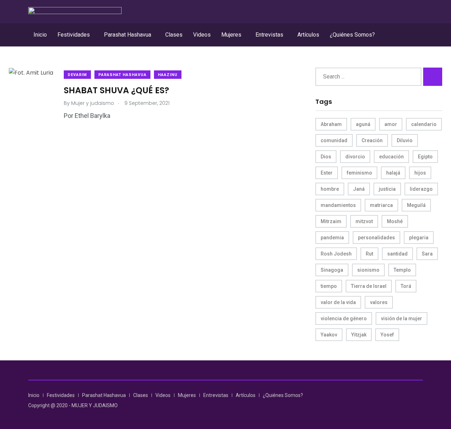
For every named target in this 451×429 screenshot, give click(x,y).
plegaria (418, 237)
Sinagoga (332, 270)
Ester (327, 173)
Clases (174, 34)
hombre (330, 189)
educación (391, 156)
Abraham (331, 124)
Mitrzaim (331, 221)
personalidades (376, 237)
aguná (363, 124)
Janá (359, 189)
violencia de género (344, 318)
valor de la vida (338, 302)
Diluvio (405, 140)
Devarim (77, 74)
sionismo (368, 270)
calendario (424, 124)
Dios (326, 156)
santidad (397, 254)
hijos (420, 173)
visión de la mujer (401, 318)
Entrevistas (269, 34)
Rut (369, 254)
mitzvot (364, 221)
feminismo (359, 173)
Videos (202, 34)
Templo (402, 270)
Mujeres (231, 34)
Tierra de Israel (369, 286)
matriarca (381, 205)
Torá (406, 286)
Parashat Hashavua (127, 34)
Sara (427, 254)
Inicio (40, 34)
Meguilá (416, 205)
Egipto (425, 156)
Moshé (395, 221)
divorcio (355, 156)
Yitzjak (358, 334)
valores (379, 302)
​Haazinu (168, 74)
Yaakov (329, 334)
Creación (372, 140)
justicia (387, 189)
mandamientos (338, 205)
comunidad (334, 140)
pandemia (332, 237)
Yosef (387, 334)
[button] (75, 35)
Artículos (308, 34)
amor (390, 124)
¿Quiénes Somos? (352, 34)
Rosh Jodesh (336, 254)
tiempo (329, 286)
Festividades (73, 34)
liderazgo (421, 189)
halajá (393, 173)
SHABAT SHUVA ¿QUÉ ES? (116, 90)
